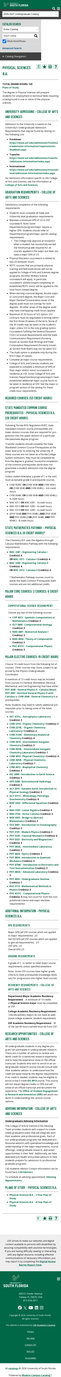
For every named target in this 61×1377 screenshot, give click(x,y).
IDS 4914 (32, 1080)
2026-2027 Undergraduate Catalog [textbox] (21, 14)
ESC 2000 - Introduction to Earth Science (32, 774)
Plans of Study (10, 87)
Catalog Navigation (15, 56)
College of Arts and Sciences (21, 185)
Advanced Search (12, 48)
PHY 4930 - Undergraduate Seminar (30, 879)
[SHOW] (57, 1278)
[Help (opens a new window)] (56, 67)
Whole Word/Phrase (16, 41)
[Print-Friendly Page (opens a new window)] (50, 67)
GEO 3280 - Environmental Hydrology (30, 781)
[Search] (36, 35)
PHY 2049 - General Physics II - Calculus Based (30, 689)
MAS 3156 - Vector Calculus (25, 813)
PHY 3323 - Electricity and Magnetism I (31, 839)
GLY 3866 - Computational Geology (32, 624)
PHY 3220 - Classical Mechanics (27, 835)
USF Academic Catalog (44, 1325)
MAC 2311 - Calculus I (25, 559)
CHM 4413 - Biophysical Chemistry (29, 767)
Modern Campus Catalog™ (37, 1375)
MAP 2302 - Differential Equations (28, 803)
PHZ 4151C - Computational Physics (32, 646)
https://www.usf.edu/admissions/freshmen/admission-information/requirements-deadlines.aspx (34, 146)
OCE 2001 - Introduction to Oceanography (33, 824)
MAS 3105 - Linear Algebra (24, 810)
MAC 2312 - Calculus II (25, 570)
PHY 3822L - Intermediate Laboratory (31, 846)
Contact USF (30, 1344)
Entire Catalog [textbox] (11, 29)
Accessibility (30, 1358)
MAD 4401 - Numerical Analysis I (30, 631)
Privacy (30, 1331)
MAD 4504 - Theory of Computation (32, 639)
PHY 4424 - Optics (19, 853)
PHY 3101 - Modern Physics (24, 832)
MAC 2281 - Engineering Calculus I (29, 552)
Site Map (31, 1338)
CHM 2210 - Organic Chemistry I (27, 723)
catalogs (13, 1368)
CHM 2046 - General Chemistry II (36, 696)
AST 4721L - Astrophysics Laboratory (30, 716)
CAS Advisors (25, 1172)
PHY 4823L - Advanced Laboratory (28, 871)
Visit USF (30, 1351)
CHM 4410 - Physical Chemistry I (28, 756)
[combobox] (30, 14)
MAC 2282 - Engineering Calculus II (29, 563)
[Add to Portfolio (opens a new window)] (44, 67)
